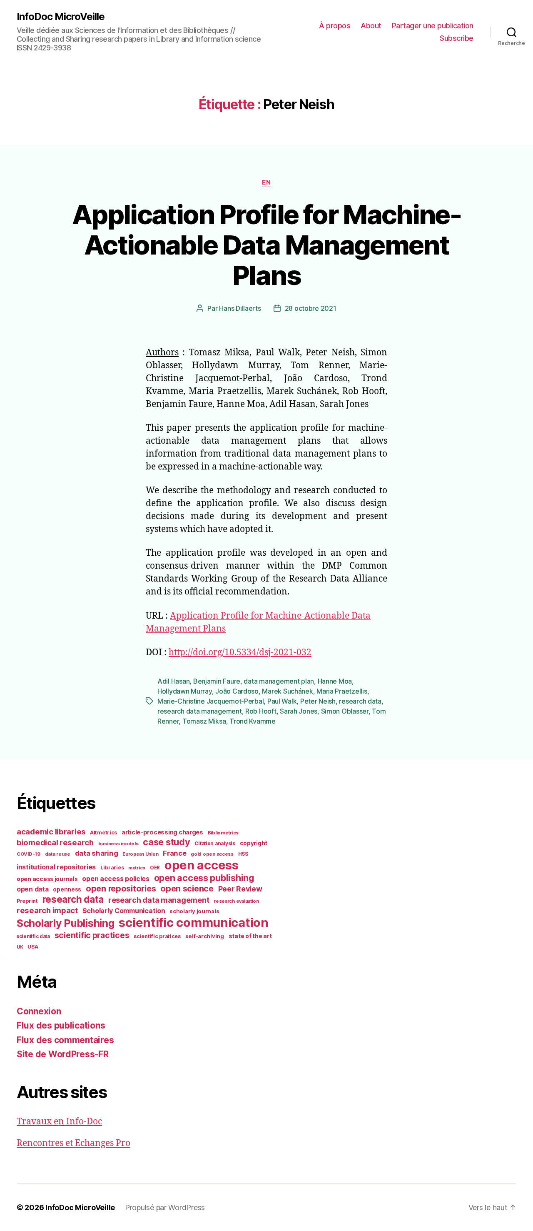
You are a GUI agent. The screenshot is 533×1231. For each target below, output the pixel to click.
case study (166, 841)
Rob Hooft (260, 711)
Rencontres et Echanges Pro (73, 1143)
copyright (254, 843)
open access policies (115, 878)
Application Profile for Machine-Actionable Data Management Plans (266, 244)
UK (20, 947)
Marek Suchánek (287, 691)
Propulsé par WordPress (165, 1207)
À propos (334, 25)
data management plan (279, 681)
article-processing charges (162, 832)
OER (155, 868)
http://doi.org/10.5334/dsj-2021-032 (240, 652)
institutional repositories (56, 867)
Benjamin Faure (216, 681)
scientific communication (194, 922)
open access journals (47, 879)
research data (360, 701)
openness (67, 889)
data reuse (57, 854)
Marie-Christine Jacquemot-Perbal (210, 701)
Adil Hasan (173, 681)
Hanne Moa (335, 681)
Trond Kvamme (252, 721)
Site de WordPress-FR (63, 1054)
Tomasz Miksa (204, 721)
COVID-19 (28, 854)
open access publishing (204, 877)
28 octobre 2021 (310, 308)
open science (187, 889)
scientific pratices (157, 936)
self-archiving (204, 936)
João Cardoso (237, 691)
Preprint (27, 901)
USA (32, 947)
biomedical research (55, 842)
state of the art (250, 936)
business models (118, 843)
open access (201, 865)
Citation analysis (214, 843)
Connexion (39, 1011)
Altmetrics (103, 832)
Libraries (112, 867)
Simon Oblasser (345, 711)
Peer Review (240, 888)
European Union (140, 854)
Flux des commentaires (65, 1040)
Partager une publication (432, 25)
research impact (47, 910)
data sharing (96, 853)
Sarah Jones (298, 711)
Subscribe (456, 38)
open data (33, 889)
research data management (199, 711)
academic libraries (51, 831)
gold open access (212, 854)
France (174, 853)
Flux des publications (61, 1025)
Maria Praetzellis (341, 691)
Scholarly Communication (123, 910)
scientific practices (92, 935)
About (371, 25)
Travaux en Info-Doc (59, 1121)
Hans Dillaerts (240, 308)
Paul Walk (282, 701)
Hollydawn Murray (184, 691)
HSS (243, 854)
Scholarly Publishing (66, 923)
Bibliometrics (223, 833)
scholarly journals (194, 911)
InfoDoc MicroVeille (61, 17)
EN (266, 182)
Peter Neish (318, 701)
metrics (136, 868)
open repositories (121, 889)
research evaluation (236, 901)
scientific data (33, 936)
